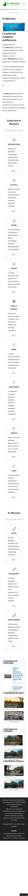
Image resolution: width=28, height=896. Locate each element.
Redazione (22, 838)
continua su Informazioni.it (14, 721)
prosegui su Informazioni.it (14, 691)
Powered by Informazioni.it (14, 12)
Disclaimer (15, 838)
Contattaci (14, 826)
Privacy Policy (7, 838)
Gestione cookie (23, 894)
